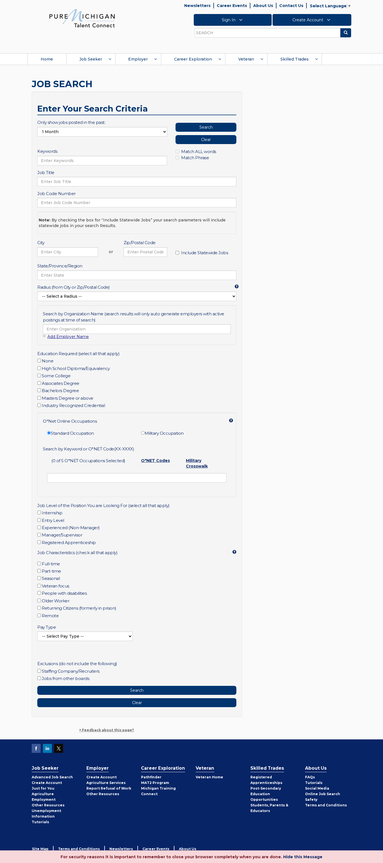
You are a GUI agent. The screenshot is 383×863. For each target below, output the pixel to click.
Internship (52, 512)
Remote (50, 615)
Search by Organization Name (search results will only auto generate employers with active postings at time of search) (133, 316)
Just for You (43, 788)
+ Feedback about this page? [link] (106, 730)
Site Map (40, 849)
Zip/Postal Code (140, 242)
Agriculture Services (106, 783)
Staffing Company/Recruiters (71, 671)
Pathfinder (151, 777)
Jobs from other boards (65, 678)
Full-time (51, 563)
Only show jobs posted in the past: (71, 122)
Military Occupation (164, 433)
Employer (138, 59)
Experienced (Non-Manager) (71, 527)
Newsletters (197, 5)
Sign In (229, 19)
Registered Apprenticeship (69, 542)
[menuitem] (46, 59)
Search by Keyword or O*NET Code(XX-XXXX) (88, 449)
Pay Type (46, 627)
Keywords (47, 151)
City (40, 242)
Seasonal (51, 578)
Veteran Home (209, 777)
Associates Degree (60, 383)
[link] (82, 17)
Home (47, 59)
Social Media (317, 788)
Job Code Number (56, 193)
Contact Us (291, 5)
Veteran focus (55, 586)
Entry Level (53, 520)
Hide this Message (302, 856)
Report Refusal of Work (108, 788)
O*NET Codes (155, 460)
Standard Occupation (72, 433)
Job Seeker (90, 59)
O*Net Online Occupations (70, 421)
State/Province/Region (59, 266)
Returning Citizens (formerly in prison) (79, 608)
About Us (263, 5)
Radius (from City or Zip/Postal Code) (73, 287)
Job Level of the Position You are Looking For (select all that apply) (103, 505)
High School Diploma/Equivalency (76, 368)
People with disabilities (64, 593)
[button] (234, 286)
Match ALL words (198, 151)
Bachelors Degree (60, 390)
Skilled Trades (294, 59)
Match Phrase (195, 157)
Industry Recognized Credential (73, 405)
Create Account (308, 19)
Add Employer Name (68, 336)
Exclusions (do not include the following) (77, 663)
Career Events (232, 5)
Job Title (45, 172)
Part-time (51, 571)
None (47, 361)
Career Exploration (193, 59)
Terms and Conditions (326, 805)
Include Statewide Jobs (204, 252)
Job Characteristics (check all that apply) (77, 552)
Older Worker (55, 600)
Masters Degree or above (67, 398)
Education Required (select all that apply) (78, 353)
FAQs (310, 777)
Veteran (246, 59)
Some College (56, 375)
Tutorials (40, 822)
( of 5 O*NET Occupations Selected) (88, 460)
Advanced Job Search (52, 777)
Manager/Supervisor (62, 535)
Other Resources (48, 805)
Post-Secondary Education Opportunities (265, 794)
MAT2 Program (155, 783)
